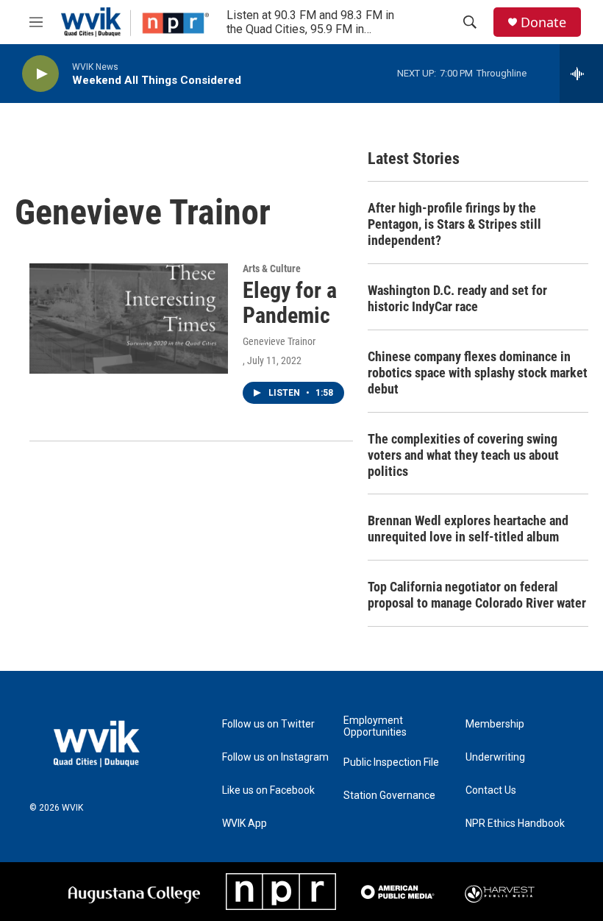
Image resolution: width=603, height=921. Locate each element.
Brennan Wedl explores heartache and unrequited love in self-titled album (468, 528)
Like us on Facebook (268, 790)
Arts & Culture (272, 268)
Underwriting (495, 757)
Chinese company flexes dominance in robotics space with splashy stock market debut (478, 373)
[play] (40, 73)
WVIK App (244, 823)
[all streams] (581, 73)
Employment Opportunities (375, 726)
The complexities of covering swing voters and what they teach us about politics (463, 455)
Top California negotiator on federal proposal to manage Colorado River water (477, 595)
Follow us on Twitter (268, 724)
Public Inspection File (391, 762)
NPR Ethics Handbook (515, 823)
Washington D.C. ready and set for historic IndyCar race (457, 298)
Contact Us (490, 790)
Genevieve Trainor (279, 341)
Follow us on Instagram (275, 757)
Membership (494, 724)
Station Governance (389, 795)
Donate (543, 22)
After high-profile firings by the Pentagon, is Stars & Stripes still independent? (454, 224)
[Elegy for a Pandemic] (128, 318)
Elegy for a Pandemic (290, 303)
